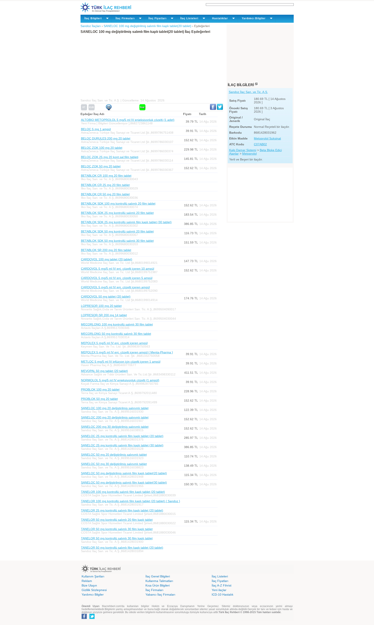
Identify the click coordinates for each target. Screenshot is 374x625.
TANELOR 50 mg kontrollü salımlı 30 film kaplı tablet (117, 529)
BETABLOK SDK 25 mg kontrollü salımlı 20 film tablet (117, 213)
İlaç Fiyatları (220, 581)
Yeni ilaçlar (219, 590)
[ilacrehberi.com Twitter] (92, 618)
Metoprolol (249, 153)
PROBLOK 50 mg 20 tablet (99, 399)
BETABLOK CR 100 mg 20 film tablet (106, 175)
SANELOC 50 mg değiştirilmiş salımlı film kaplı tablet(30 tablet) (124, 482)
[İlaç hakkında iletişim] (109, 109)
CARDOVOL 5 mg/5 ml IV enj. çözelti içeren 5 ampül (116, 278)
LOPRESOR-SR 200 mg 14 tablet (104, 315)
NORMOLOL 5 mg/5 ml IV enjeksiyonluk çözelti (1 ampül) (120, 380)
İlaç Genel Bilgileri (157, 576)
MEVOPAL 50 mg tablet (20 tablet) (104, 371)
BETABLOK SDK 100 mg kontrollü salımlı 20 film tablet (118, 203)
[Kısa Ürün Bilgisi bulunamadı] (92, 109)
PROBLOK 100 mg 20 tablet (100, 389)
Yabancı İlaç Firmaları (160, 594)
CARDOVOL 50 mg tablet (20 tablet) (106, 296)
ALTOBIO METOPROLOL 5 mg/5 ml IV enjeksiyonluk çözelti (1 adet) (127, 120)
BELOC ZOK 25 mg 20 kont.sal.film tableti (109, 157)
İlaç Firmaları (154, 590)
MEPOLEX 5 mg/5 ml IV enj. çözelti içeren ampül (114, 343)
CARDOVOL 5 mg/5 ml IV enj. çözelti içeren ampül (115, 287)
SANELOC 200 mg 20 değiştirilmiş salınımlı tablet (114, 417)
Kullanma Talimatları (159, 581)
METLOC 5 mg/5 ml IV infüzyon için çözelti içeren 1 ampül (120, 361)
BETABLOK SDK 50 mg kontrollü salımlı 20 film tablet (117, 231)
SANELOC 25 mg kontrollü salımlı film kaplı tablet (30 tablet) (122, 445)
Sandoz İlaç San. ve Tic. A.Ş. (248, 92)
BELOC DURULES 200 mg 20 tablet (105, 138)
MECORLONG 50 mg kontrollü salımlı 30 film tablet (116, 333)
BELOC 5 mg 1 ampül (96, 129)
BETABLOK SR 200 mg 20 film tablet (106, 250)
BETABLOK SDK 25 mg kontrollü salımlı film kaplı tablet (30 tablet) (126, 222)
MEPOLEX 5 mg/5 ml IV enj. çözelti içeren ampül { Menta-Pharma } (127, 352)
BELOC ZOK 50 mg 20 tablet (101, 166)
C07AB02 (260, 144)
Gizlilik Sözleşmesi (94, 590)
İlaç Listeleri (220, 576)
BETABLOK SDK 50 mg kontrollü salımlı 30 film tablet (117, 240)
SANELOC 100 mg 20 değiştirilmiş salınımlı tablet (114, 408)
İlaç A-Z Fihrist (221, 585)
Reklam (87, 581)
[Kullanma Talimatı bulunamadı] (84, 109)
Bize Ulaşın (89, 585)
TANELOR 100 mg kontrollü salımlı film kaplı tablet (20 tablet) (123, 492)
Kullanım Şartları (93, 576)
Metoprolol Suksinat (267, 138)
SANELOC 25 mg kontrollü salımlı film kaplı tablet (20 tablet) (122, 436)
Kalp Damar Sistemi (242, 150)
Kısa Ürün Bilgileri (157, 585)
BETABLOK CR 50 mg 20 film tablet (105, 194)
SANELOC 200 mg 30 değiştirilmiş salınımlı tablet (114, 426)
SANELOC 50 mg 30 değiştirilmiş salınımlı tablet (114, 464)
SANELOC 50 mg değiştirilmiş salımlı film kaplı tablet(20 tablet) (124, 473)
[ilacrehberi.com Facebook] (84, 618)
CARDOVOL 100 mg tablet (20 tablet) (106, 259)
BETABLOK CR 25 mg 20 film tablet (105, 185)
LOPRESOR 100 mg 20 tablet (101, 306)
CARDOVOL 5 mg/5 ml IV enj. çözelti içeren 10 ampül (117, 268)
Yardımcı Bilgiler (93, 594)
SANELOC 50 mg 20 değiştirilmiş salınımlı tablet (114, 454)
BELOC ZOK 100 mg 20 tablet (101, 147)
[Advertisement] (150, 66)
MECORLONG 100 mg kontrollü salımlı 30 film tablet (117, 324)
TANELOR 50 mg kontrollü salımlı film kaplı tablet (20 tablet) (122, 547)
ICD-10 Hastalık (222, 594)
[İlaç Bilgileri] (256, 85)
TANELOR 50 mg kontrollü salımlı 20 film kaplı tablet (117, 519)
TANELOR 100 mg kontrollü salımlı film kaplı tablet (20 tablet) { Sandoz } (130, 501)
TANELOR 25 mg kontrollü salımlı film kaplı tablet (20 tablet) (122, 510)
